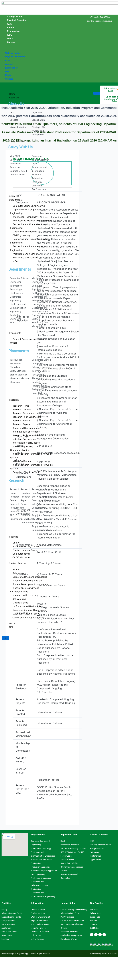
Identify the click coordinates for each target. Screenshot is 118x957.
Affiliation (14, 196)
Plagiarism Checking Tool (25, 472)
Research (14, 399)
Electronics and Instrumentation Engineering (28, 248)
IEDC (9, 35)
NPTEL (12, 623)
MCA (15, 261)
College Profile (14, 16)
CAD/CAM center (21, 557)
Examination (13, 31)
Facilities (13, 536)
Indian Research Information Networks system (31, 466)
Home (12, 94)
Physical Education (17, 20)
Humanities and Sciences (25, 257)
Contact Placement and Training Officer (28, 341)
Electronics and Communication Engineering (28, 226)
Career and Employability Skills (28, 617)
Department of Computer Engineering (24, 211)
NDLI (11, 627)
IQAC (9, 24)
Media (10, 38)
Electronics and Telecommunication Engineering (29, 241)
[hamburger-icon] (96, 93)
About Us (14, 97)
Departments (16, 200)
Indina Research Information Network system (30, 455)
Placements (15, 333)
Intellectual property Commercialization (21, 448)
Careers (11, 42)
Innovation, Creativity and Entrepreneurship (24, 590)
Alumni (10, 27)
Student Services (18, 563)
